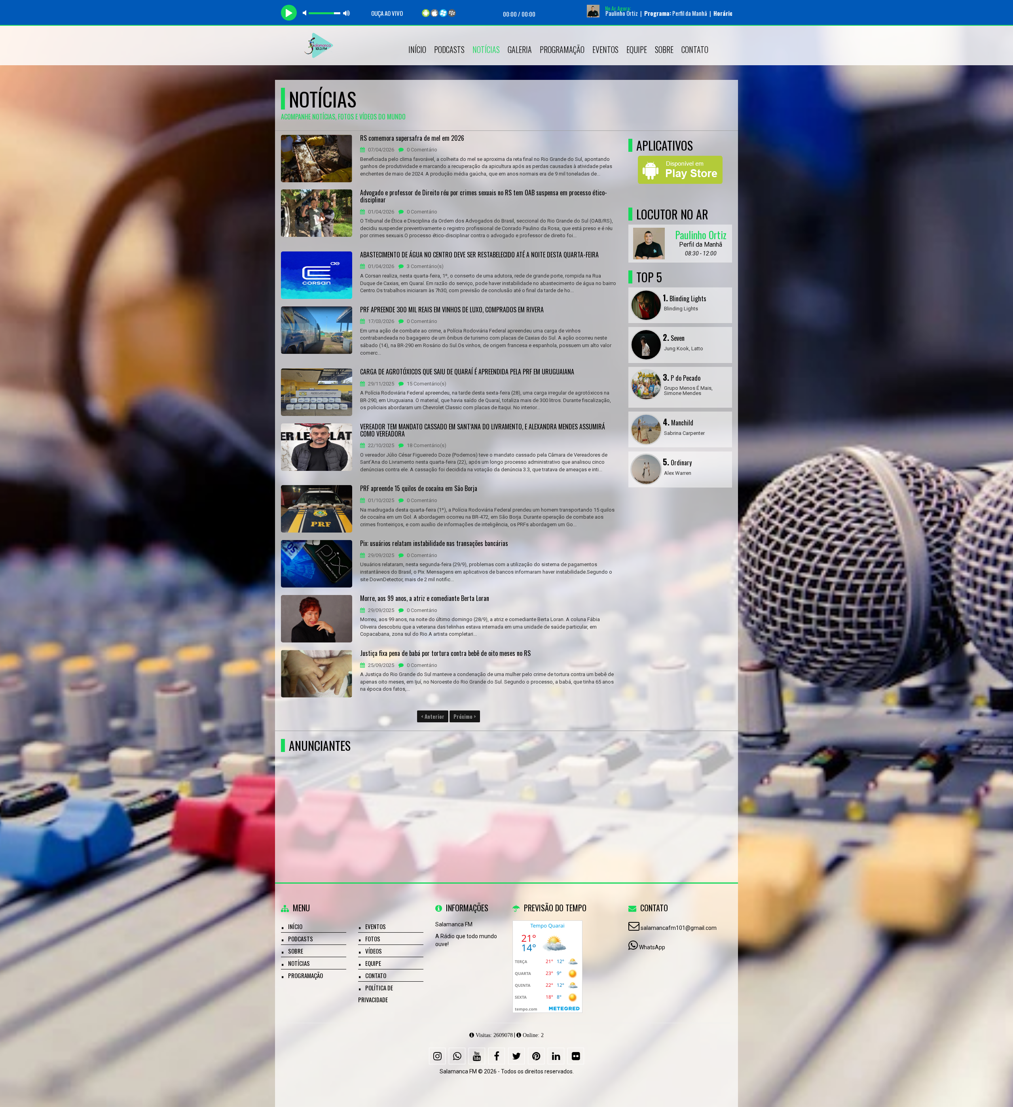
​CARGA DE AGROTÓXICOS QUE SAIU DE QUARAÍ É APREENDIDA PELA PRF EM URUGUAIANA (467, 372)
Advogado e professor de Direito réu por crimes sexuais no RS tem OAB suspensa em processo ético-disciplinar (483, 196)
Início (417, 49)
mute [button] (305, 13)
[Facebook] (496, 1056)
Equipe (636, 49)
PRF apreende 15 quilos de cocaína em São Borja (418, 488)
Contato (694, 49)
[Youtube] (477, 1056)
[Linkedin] (556, 1056)
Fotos (372, 938)
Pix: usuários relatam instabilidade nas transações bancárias (434, 543)
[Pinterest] (536, 1056)
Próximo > (464, 716)
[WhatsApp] (457, 1056)
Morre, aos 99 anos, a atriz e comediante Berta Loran (424, 598)
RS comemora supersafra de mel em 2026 (412, 138)
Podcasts (449, 49)
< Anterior (432, 716)
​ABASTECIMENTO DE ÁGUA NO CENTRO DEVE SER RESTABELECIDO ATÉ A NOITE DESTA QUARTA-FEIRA (479, 255)
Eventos (605, 49)
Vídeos (373, 950)
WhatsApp (652, 947)
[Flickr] (575, 1056)
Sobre (664, 49)
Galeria (520, 49)
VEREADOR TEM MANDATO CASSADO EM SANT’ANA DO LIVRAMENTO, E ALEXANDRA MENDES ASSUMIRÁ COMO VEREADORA (482, 430)
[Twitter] (516, 1056)
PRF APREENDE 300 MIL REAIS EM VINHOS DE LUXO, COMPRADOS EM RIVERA (452, 310)
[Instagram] (437, 1056)
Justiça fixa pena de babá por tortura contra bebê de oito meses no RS (445, 653)
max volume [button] (346, 13)
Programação (562, 49)
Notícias (486, 49)
